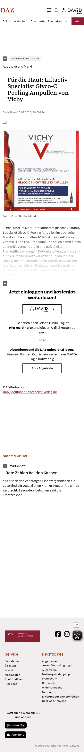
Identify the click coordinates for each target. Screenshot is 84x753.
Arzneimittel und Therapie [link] (25, 58)
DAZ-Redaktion (14, 387)
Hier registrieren (21, 328)
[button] (7, 10)
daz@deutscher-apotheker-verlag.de (30, 392)
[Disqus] (42, 557)
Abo (77, 21)
